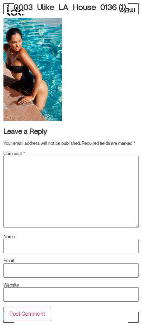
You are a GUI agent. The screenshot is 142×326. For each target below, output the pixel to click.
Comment (14, 153)
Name (9, 236)
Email (8, 260)
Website (11, 285)
